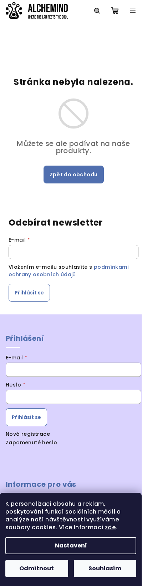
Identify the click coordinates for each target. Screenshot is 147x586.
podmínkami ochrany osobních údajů (68, 270)
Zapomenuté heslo (31, 442)
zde (110, 527)
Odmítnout (36, 568)
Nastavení (71, 545)
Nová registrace (28, 434)
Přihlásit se (29, 292)
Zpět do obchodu (74, 174)
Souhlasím (104, 568)
